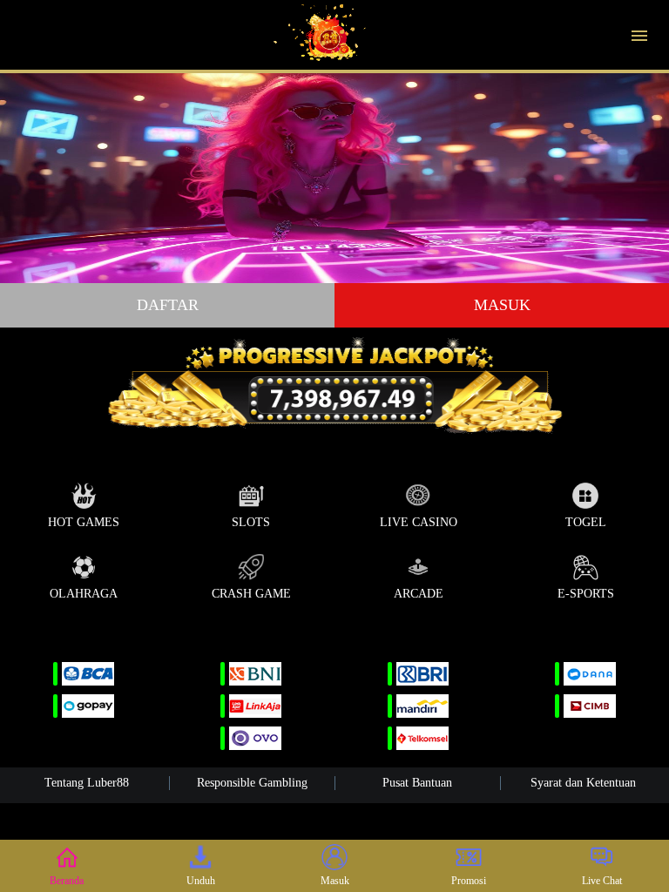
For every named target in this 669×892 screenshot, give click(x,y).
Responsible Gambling (252, 782)
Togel (585, 522)
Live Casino (418, 522)
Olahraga (84, 593)
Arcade (418, 593)
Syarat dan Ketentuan (583, 782)
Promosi (468, 881)
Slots (251, 522)
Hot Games (83, 522)
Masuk (502, 305)
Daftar (168, 305)
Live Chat (602, 881)
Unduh (200, 881)
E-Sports (586, 593)
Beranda (67, 881)
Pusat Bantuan (417, 782)
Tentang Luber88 (86, 782)
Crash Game (251, 593)
